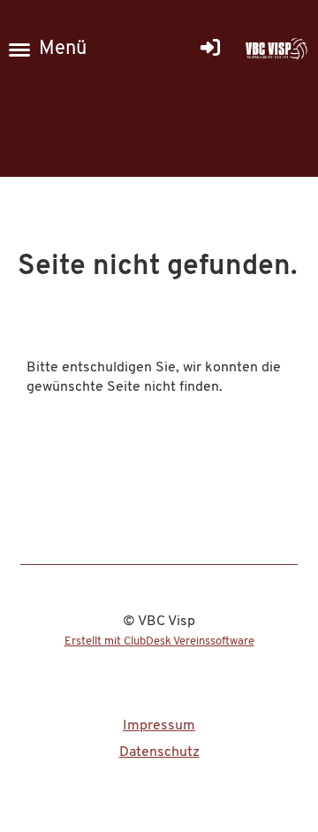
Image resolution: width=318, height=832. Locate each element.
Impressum (159, 726)
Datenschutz (159, 752)
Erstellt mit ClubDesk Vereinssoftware (159, 641)
